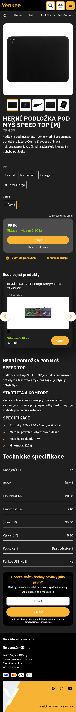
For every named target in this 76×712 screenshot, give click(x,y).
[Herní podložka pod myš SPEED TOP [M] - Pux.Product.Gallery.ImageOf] (12, 105)
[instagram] (62, 688)
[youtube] (70, 688)
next (71, 317)
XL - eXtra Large (14, 185)
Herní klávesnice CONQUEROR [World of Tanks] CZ (35, 286)
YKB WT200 (14, 294)
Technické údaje (57, 258)
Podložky (46, 15)
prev (5, 317)
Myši (31, 15)
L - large (45, 175)
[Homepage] (11, 7)
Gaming (18, 15)
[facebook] (53, 688)
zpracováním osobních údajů (38, 622)
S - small (10, 175)
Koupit (38, 240)
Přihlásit (38, 612)
